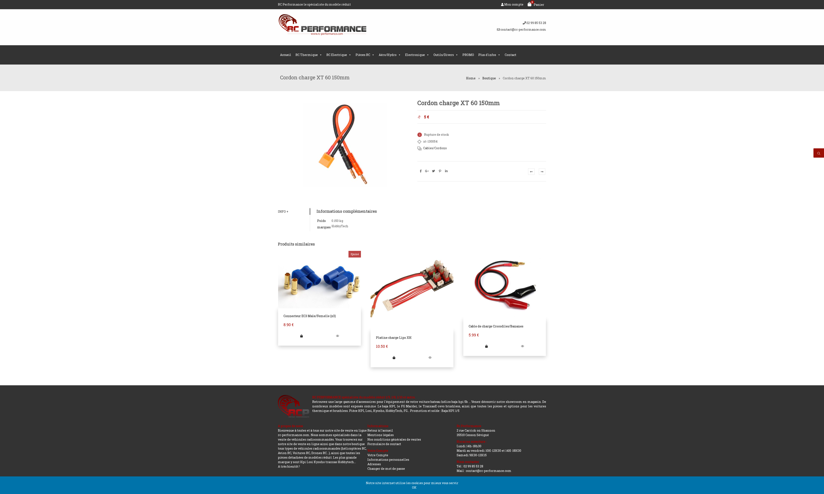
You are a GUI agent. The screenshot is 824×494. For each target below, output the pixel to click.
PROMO (468, 55)
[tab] (294, 211)
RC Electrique (336, 55)
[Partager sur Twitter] (433, 171)
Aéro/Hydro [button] (388, 55)
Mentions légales (380, 435)
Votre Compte (377, 455)
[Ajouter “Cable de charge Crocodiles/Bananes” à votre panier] (486, 346)
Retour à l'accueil (380, 430)
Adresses (374, 464)
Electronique (415, 55)
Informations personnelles (388, 460)
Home (471, 78)
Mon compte (513, 4)
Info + (283, 211)
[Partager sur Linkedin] (446, 171)
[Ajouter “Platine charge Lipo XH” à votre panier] (394, 357)
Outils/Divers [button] (443, 55)
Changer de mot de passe (386, 469)
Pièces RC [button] (363, 55)
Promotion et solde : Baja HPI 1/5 (434, 411)
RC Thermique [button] (306, 55)
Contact (510, 55)
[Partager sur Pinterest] (440, 171)
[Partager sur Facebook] (420, 171)
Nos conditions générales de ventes (394, 439)
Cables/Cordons (435, 148)
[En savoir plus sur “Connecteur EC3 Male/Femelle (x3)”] (301, 335)
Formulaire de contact (384, 444)
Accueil (285, 55)
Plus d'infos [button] (487, 55)
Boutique (489, 78)
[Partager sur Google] (427, 171)
